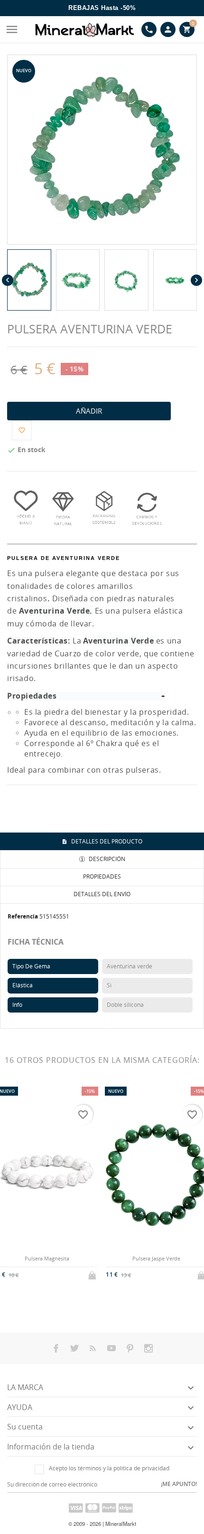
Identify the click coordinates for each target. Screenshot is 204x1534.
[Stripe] (126, 1507)
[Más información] (55, 1280)
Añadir (89, 411)
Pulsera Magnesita (47, 1258)
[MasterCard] (92, 1507)
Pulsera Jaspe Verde (156, 1258)
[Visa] (76, 1507)
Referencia (23, 916)
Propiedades (102, 876)
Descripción (106, 859)
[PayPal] (109, 1507)
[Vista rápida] (39, 1281)
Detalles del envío (102, 894)
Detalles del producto (106, 841)
